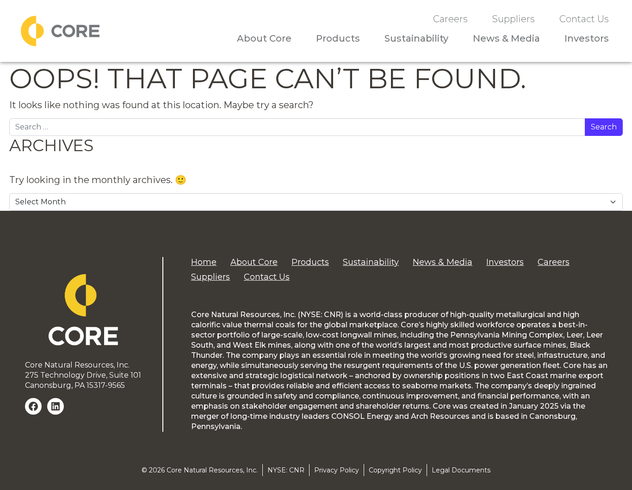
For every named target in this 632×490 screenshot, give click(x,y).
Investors (586, 38)
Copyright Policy (395, 470)
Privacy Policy (336, 470)
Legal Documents (461, 470)
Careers (450, 19)
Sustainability (416, 38)
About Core (264, 38)
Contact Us (584, 19)
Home (204, 262)
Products (338, 38)
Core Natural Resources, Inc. (212, 470)
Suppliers (513, 19)
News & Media (506, 38)
